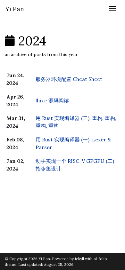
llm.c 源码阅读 (52, 100)
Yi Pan (14, 9)
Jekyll (79, 258)
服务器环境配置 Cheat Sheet (69, 79)
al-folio (100, 258)
